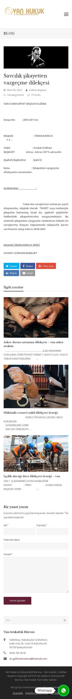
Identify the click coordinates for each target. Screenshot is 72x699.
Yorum (8, 554)
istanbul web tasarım (50, 687)
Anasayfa (18, 693)
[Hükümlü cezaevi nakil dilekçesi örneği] (36, 386)
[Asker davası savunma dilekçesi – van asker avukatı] (36, 317)
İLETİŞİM (55, 693)
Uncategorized (15, 95)
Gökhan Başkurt (37, 90)
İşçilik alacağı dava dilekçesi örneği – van (32, 476)
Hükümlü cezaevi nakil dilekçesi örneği (31, 412)
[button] (11, 266)
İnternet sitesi (12, 539)
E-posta (42, 525)
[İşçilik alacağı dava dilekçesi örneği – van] (36, 453)
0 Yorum (36, 95)
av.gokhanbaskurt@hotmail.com (28, 658)
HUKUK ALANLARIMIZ (36, 693)
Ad (6, 525)
